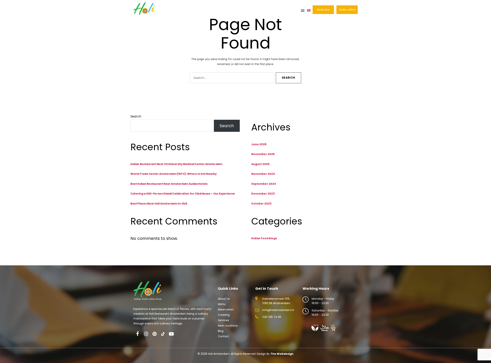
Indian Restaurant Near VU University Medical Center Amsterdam (176, 164)
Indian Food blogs (264, 238)
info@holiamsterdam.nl (278, 310)
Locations (260, 10)
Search (135, 116)
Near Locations (228, 326)
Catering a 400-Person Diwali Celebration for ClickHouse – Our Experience (182, 194)
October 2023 (261, 203)
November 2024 (263, 174)
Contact (292, 10)
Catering (241, 10)
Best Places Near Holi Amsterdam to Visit (158, 203)
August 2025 (260, 164)
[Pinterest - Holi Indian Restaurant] (154, 334)
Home (174, 10)
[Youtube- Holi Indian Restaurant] (171, 334)
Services (223, 320)
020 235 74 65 (271, 317)
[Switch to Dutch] (302, 10)
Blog (220, 331)
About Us (189, 10)
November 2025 (263, 154)
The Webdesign (281, 354)
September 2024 (263, 184)
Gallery (276, 10)
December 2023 (263, 194)
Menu (205, 10)
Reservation (222, 10)
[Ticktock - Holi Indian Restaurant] (163, 334)
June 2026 (258, 144)
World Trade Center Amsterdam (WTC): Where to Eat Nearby (173, 174)
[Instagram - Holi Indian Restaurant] (146, 334)
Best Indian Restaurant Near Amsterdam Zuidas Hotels (168, 184)
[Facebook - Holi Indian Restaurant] (137, 334)
